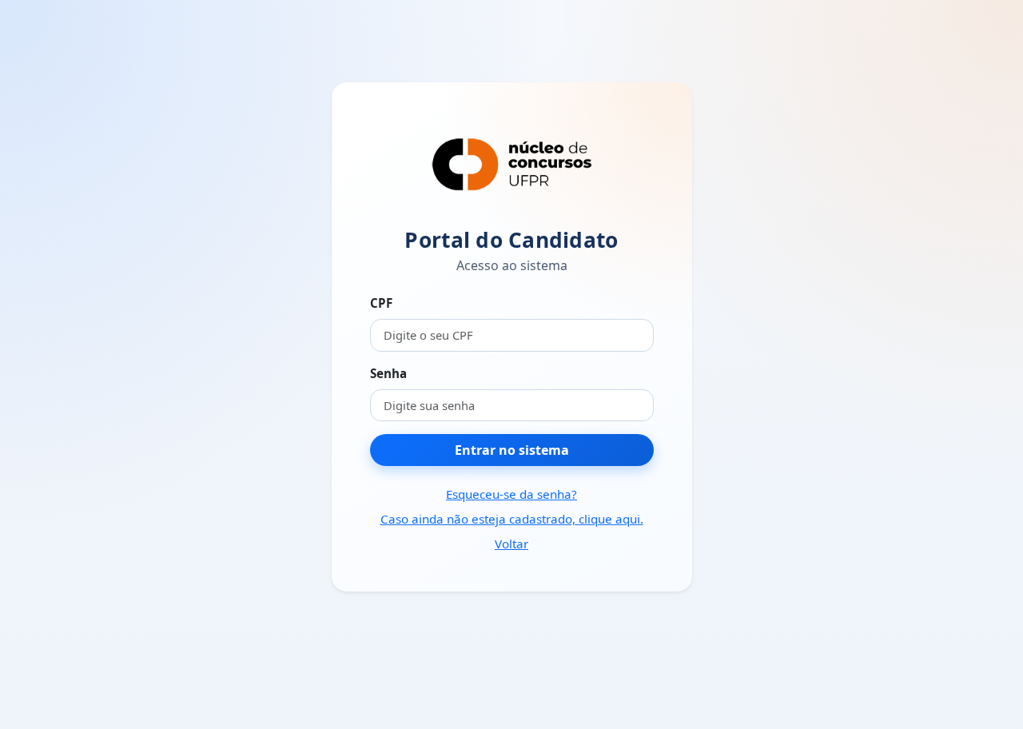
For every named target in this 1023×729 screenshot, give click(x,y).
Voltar (511, 544)
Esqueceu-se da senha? (511, 494)
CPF (381, 303)
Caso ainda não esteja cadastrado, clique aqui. (511, 519)
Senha (388, 373)
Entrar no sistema (512, 450)
